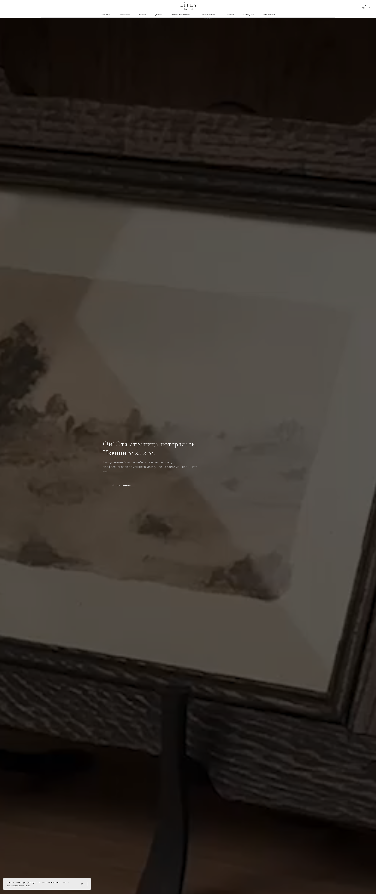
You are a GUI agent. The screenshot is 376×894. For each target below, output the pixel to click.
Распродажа (248, 14)
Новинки (105, 14)
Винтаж (230, 14)
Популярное (124, 14)
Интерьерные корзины (208, 16)
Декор (158, 14)
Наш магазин (268, 14)
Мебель (142, 14)
